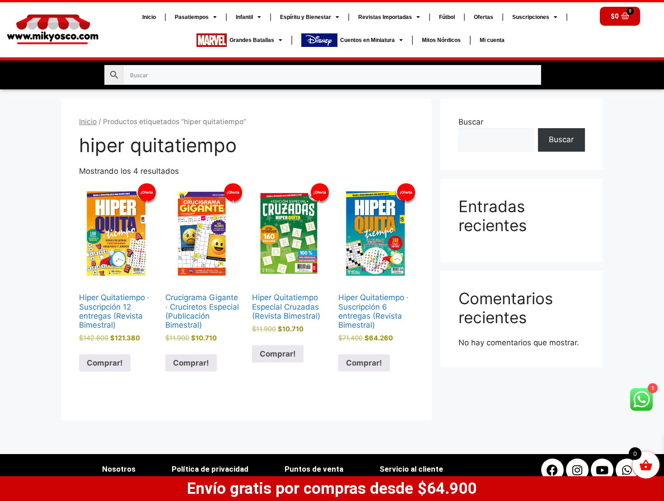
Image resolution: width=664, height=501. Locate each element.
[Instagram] (577, 470)
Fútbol (447, 17)
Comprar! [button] (105, 362)
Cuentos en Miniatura (366, 40)
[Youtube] (602, 470)
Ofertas (483, 17)
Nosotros (119, 468)
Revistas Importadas (385, 17)
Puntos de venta (314, 468)
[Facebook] (552, 470)
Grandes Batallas (250, 40)
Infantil (244, 17)
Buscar (470, 121)
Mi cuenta (492, 40)
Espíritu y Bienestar (305, 17)
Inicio (149, 17)
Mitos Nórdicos (441, 40)
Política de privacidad (210, 468)
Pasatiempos (192, 17)
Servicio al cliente (411, 468)
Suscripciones (530, 17)
